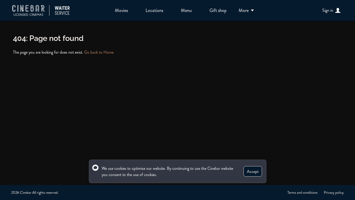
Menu (186, 10)
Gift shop (218, 10)
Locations (154, 10)
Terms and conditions (302, 192)
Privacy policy (334, 192)
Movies (121, 10)
